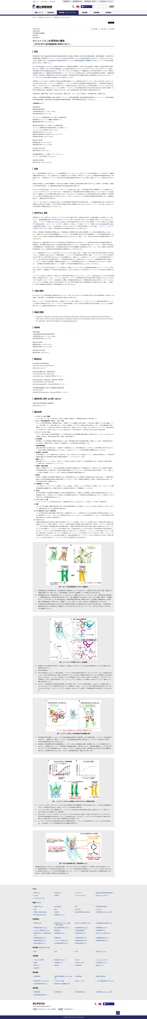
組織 (35, 909)
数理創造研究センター (60, 933)
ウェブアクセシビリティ (39, 898)
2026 (35, 951)
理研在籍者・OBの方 (90, 1)
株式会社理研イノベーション (40, 980)
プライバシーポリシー (80, 895)
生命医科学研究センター (81, 937)
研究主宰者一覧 (37, 923)
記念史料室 (36, 967)
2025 (56, 951)
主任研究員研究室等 (80, 930)
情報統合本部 (58, 937)
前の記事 (95, 29)
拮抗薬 (102, 66)
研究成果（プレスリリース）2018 (62, 17)
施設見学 (57, 965)
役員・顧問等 (58, 906)
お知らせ (77, 959)
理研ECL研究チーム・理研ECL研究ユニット (42, 933)
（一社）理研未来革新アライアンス (104, 980)
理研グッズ (36, 965)
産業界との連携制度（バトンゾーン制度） (63, 977)
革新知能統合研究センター (40, 937)
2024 (76, 951)
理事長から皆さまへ (38, 906)
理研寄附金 (67, 1)
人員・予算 (78, 909)
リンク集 (36, 895)
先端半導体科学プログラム (81, 927)
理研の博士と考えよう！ (60, 959)
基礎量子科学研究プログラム (40, 927)
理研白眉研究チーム (100, 930)
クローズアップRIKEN (39, 959)
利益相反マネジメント (60, 914)
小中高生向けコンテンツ (106, 1)
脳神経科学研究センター (39, 940)
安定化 (52, 70)
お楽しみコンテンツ (80, 962)
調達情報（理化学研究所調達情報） (104, 892)
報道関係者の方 (77, 1)
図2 (35, 221)
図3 (80, 236)
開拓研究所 (57, 930)
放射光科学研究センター (81, 943)
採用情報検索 (37, 991)
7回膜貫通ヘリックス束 (62, 68)
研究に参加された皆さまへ (40, 914)
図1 (79, 189)
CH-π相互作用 (104, 224)
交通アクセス (36, 1)
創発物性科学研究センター (102, 940)
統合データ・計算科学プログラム (83, 923)
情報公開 (57, 912)
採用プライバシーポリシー (102, 895)
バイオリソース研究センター (61, 940)
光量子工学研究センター (39, 943)
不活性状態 (52, 60)
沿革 (76, 906)
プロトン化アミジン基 (57, 221)
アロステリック (58, 257)
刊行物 (35, 962)
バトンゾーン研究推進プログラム (41, 930)
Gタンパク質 (87, 85)
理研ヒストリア (99, 965)
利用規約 (57, 895)
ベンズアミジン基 (60, 58)
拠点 (56, 909)
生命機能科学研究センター (102, 937)
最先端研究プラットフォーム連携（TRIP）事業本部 (62, 923)
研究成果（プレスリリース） (44, 17)
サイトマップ (78, 892)
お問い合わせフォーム (39, 368)
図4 (74, 252)
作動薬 (90, 66)
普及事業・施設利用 (100, 976)
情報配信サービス (59, 962)
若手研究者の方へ (59, 991)
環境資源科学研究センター (81, 940)
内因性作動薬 (71, 177)
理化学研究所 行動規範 (101, 906)
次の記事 (112, 29)
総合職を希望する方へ (80, 991)
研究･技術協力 (78, 976)
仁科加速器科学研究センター (61, 943)
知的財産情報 (37, 976)
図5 (105, 282)
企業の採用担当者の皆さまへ (40, 983)
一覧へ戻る (103, 29)
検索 (111, 6)
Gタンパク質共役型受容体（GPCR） (85, 58)
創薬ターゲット (45, 66)
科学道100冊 (78, 965)
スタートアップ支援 (59, 980)
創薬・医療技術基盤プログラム (62, 927)
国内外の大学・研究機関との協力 (62, 983)
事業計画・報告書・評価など (40, 912)
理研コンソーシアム (80, 980)
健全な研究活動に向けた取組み (82, 912)
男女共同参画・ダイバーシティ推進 (104, 912)
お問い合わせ (44, 1)
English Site (52, 1)
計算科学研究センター (80, 933)
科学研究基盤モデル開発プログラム (104, 923)
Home (34, 17)
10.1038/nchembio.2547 (69, 321)
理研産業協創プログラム (101, 927)
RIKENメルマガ (87, 6)
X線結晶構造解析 (80, 60)
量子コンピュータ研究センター (103, 933)
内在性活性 (69, 185)
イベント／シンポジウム (101, 959)
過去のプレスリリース (101, 951)
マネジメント (99, 909)
